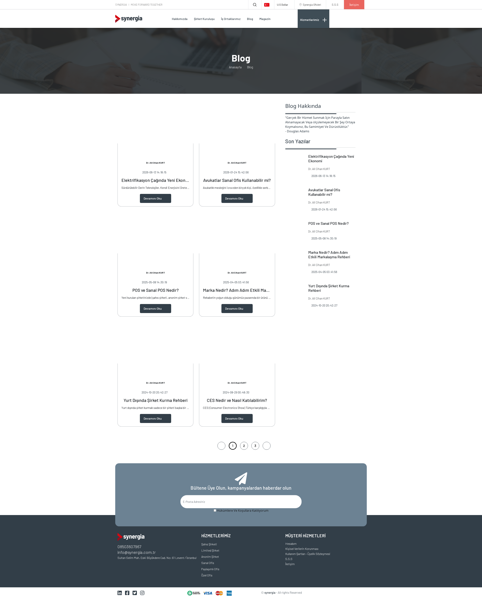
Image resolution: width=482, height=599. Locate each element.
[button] (267, 4)
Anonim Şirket (210, 556)
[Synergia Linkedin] (119, 592)
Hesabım (291, 543)
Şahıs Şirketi (209, 544)
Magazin (265, 19)
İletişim (290, 564)
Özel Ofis (206, 575)
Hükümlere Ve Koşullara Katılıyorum (242, 510)
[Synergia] (128, 19)
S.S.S (288, 559)
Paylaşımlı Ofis (210, 569)
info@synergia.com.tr (136, 552)
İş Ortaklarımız (231, 19)
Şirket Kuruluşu (204, 19)
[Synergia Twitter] (135, 592)
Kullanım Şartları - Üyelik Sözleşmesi (307, 554)
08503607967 (129, 546)
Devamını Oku (153, 198)
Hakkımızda (180, 19)
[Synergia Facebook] (127, 592)
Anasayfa (235, 67)
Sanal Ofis (207, 563)
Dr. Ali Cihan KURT (155, 162)
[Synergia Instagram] (142, 592)
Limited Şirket (210, 550)
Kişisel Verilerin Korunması (301, 548)
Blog (250, 19)
